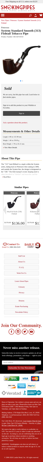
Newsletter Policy (21, 312)
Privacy (21, 293)
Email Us (5, 247)
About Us (21, 262)
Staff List (21, 256)
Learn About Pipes (21, 281)
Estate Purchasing (21, 306)
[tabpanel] (14, 208)
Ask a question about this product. (15, 123)
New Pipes (5, 20)
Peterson (13, 20)
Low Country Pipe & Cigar (32, 421)
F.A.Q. (21, 267)
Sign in (21, 113)
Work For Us (21, 273)
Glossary (21, 287)
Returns (21, 301)
